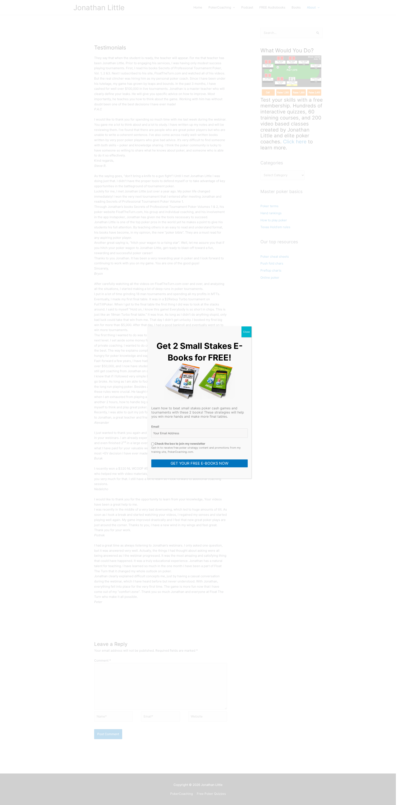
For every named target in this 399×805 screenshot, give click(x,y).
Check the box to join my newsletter (179, 443)
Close (246, 331)
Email (155, 426)
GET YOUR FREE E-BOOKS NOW (199, 463)
